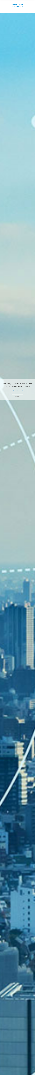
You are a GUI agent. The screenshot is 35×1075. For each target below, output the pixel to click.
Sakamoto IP (17, 4)
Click (17, 396)
